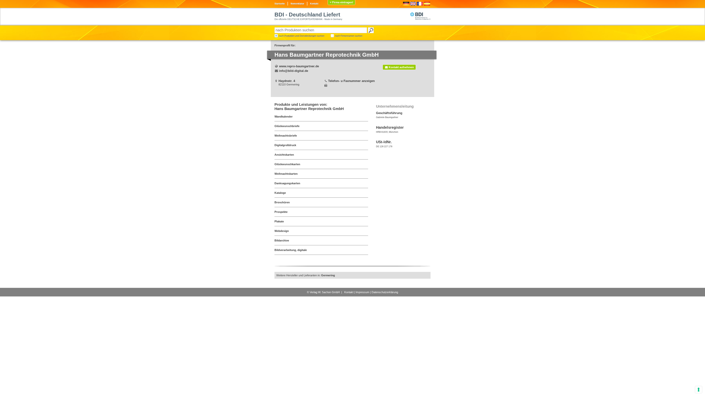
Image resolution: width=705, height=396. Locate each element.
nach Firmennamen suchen (348, 36)
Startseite (279, 3)
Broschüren (282, 202)
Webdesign (281, 230)
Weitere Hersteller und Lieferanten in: (305, 275)
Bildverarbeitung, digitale (290, 250)
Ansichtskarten (284, 154)
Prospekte (281, 211)
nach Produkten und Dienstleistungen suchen (301, 36)
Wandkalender (283, 116)
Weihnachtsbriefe (285, 135)
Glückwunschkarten (287, 164)
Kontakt (314, 3)
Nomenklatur (297, 3)
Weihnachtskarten (286, 173)
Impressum (362, 292)
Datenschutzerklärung (385, 292)
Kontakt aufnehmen (401, 67)
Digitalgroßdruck (285, 145)
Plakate (279, 221)
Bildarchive (281, 240)
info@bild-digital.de (293, 71)
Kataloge (280, 192)
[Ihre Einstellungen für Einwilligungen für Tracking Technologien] (698, 389)
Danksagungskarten (287, 183)
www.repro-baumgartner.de (299, 66)
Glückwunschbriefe (286, 126)
